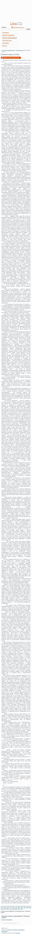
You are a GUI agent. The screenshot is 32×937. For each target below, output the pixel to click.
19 (16, 907)
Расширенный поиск (18, 27)
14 (2, 907)
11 (24, 906)
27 (7, 909)
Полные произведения (9, 38)
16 (7, 907)
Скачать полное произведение (11, 57)
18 (13, 907)
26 (4, 909)
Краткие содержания (8, 35)
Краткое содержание (7, 919)
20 (18, 907)
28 (10, 909)
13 (30, 906)
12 (27, 906)
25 (2, 909)
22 (24, 907)
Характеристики (7, 40)
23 (27, 907)
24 (30, 907)
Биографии (5, 43)
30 (16, 909)
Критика (4, 45)
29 (13, 909)
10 (21, 906)
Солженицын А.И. (20, 50)
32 (21, 909)
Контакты (17, 933)
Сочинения (5, 32)
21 (21, 907)
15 (4, 907)
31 (18, 909)
